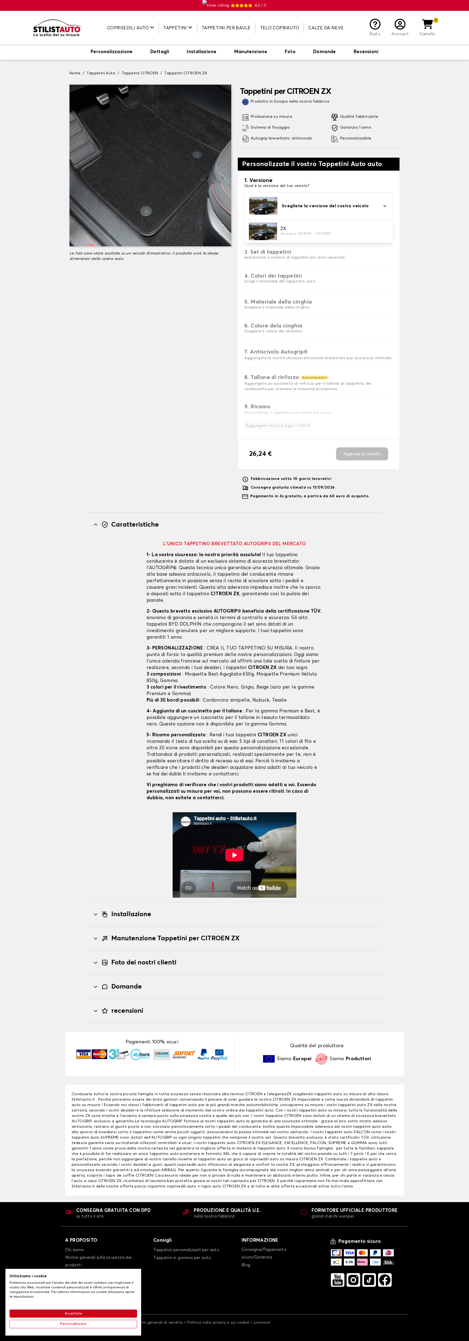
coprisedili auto (181, 1186)
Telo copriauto (279, 28)
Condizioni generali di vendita (154, 1322)
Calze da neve (326, 28)
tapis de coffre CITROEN (129, 1175)
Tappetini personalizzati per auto (186, 1250)
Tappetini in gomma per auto (182, 1258)
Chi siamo (74, 1250)
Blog (246, 1265)
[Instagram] (353, 1280)
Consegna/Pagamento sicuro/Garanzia (264, 1253)
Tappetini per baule (226, 28)
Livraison (262, 1322)
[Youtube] (337, 1280)
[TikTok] (369, 1280)
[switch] (111, 52)
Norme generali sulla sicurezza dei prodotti (98, 1261)
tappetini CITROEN (283, 1116)
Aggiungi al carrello (362, 454)
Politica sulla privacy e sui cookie (218, 1322)
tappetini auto (183, 1105)
